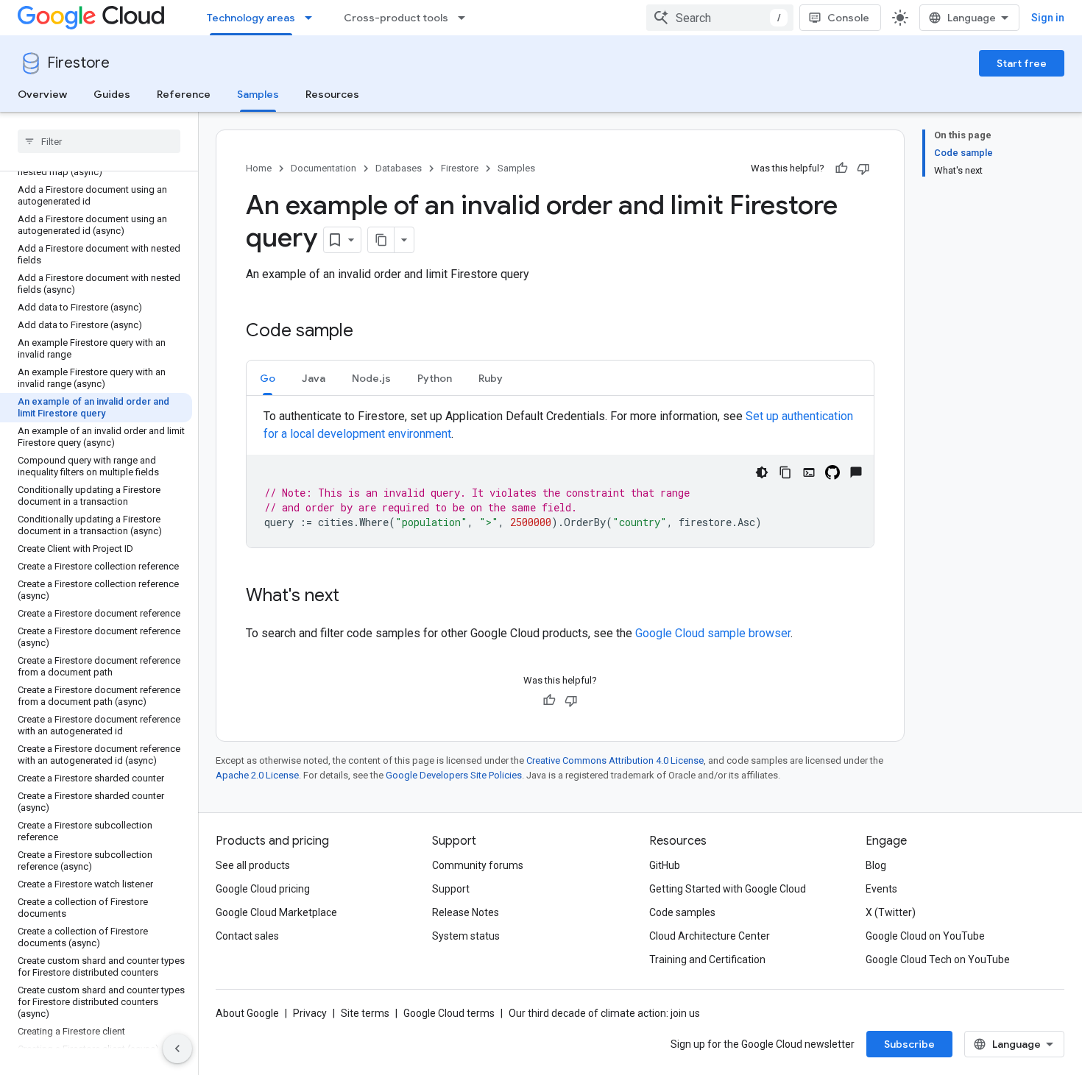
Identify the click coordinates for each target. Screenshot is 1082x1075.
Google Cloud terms (449, 1013)
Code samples (682, 912)
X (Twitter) (891, 912)
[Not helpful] (863, 168)
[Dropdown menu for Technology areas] (312, 17)
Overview (42, 94)
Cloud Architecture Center (709, 936)
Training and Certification (707, 959)
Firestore (78, 63)
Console (848, 17)
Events (881, 889)
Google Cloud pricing (263, 889)
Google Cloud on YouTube (925, 936)
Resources (332, 94)
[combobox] (719, 17)
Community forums (477, 865)
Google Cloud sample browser (713, 633)
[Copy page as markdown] (381, 239)
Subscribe (909, 1044)
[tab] (268, 378)
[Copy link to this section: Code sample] (368, 332)
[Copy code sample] (785, 472)
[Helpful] (841, 168)
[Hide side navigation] (177, 1048)
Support (451, 889)
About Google (247, 1013)
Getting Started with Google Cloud (727, 889)
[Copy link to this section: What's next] (354, 597)
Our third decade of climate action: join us (604, 1013)
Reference (184, 94)
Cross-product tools (396, 17)
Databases (398, 168)
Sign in (1047, 18)
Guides (111, 94)
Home (259, 168)
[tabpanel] (560, 477)
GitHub (664, 865)
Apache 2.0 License (257, 775)
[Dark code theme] (762, 472)
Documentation (323, 168)
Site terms (365, 1013)
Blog (876, 865)
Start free (1022, 63)
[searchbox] (99, 141)
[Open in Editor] (809, 472)
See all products (253, 865)
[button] (268, 378)
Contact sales (247, 936)
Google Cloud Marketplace (276, 912)
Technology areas (251, 17)
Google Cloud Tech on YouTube (938, 959)
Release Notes (465, 912)
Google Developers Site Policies (454, 775)
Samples (258, 94)
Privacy (310, 1013)
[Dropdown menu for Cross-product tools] (466, 17)
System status (466, 936)
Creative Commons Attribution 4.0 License (615, 760)
